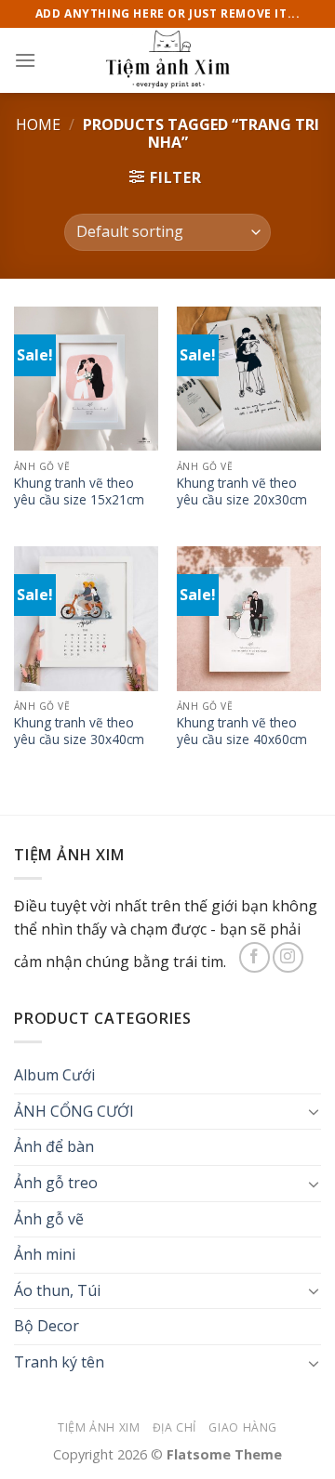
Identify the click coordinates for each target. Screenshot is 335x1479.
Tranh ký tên (59, 1362)
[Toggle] (313, 1111)
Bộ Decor (46, 1325)
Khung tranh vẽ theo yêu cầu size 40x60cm (242, 730)
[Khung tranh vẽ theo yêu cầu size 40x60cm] (249, 618)
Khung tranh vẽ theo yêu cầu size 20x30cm (242, 491)
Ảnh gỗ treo (56, 1182)
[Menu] (25, 60)
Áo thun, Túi (57, 1290)
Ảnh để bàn (54, 1146)
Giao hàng (242, 1427)
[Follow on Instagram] (288, 957)
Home (38, 124)
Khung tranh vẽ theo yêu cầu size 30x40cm (79, 730)
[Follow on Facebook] (254, 957)
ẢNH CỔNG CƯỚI (74, 1111)
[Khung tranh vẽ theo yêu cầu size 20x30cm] (249, 379)
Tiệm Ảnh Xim (99, 1427)
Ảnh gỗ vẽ (49, 1219)
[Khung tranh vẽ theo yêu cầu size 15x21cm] (86, 379)
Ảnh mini (44, 1254)
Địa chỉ (174, 1427)
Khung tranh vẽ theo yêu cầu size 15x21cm (79, 491)
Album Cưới (54, 1075)
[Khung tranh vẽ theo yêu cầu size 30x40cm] (86, 618)
